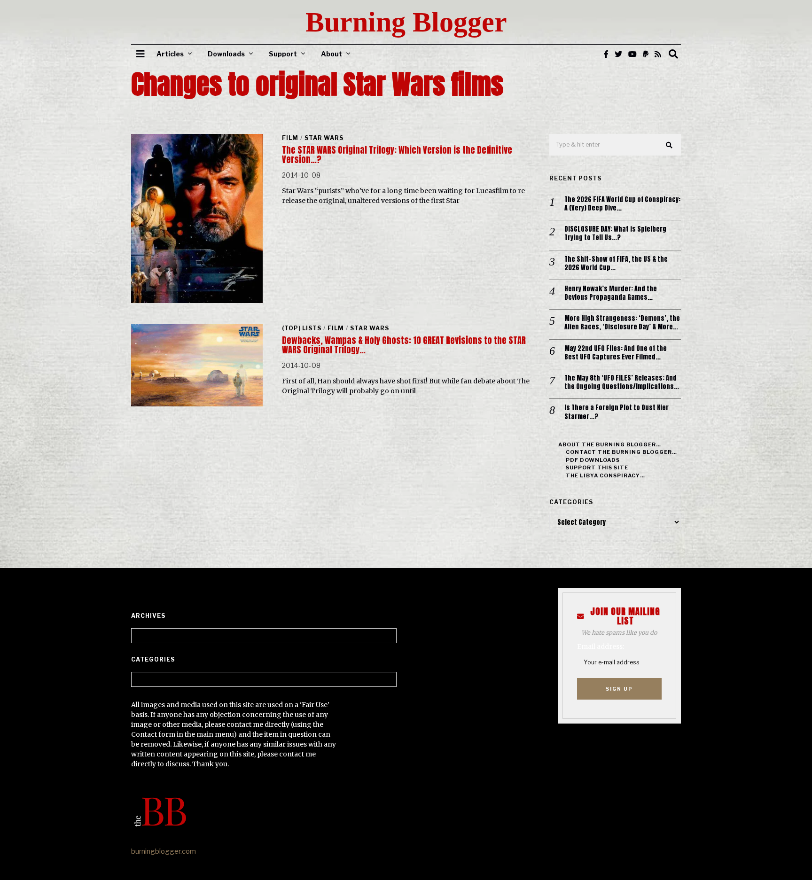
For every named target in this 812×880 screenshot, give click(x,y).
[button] (669, 145)
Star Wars (324, 137)
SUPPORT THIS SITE (597, 467)
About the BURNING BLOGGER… (609, 444)
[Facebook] (606, 54)
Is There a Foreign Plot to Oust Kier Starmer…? (616, 412)
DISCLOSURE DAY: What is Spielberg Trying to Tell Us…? (615, 233)
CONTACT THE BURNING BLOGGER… (621, 452)
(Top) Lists (301, 328)
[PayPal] (645, 54)
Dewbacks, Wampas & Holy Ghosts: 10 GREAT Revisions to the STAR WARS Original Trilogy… (404, 345)
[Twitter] (618, 54)
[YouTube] (632, 54)
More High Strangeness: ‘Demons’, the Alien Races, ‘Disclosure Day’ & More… (622, 322)
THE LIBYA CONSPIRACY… (605, 475)
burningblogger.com (163, 851)
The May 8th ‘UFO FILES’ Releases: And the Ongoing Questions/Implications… (621, 382)
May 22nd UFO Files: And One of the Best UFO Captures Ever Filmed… (615, 352)
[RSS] (658, 54)
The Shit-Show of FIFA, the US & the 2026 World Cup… (616, 263)
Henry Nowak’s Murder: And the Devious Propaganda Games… (610, 293)
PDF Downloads (593, 460)
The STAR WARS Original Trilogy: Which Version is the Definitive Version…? (397, 155)
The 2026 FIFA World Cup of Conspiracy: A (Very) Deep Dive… (622, 203)
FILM (290, 137)
